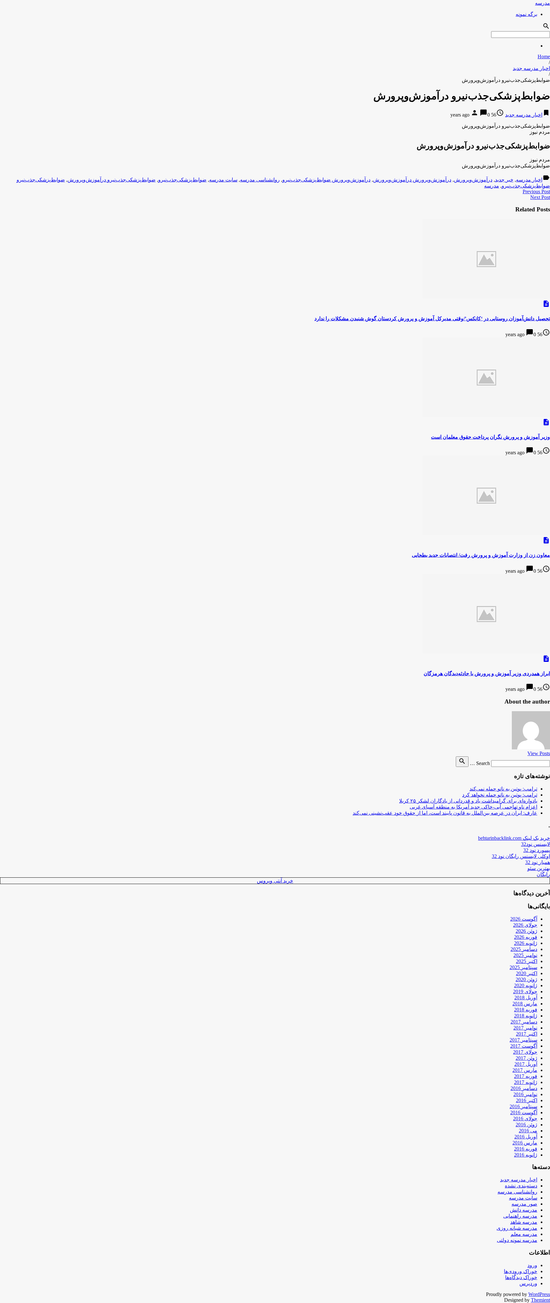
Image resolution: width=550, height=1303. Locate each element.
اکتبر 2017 (526, 1034)
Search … (480, 763)
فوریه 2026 (525, 937)
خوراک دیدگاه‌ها (521, 1277)
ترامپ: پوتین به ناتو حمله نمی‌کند (503, 788)
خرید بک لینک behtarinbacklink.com (514, 838)
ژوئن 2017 (526, 1058)
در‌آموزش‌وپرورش (473, 179)
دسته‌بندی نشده (521, 1185)
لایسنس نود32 (535, 844)
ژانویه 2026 (525, 943)
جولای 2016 (525, 1118)
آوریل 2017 (525, 1064)
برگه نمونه (526, 14)
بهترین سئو (538, 868)
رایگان (543, 874)
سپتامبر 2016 (523, 1106)
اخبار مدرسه (529, 179)
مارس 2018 (524, 1003)
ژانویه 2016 (525, 1155)
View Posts (538, 753)
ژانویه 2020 (525, 985)
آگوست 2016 (523, 1112)
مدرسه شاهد (523, 1222)
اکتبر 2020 (526, 973)
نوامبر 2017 (525, 1027)
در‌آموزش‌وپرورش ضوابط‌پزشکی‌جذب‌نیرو (326, 179)
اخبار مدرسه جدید (531, 68)
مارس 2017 (524, 1070)
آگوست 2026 (523, 919)
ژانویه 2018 (525, 1015)
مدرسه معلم (524, 1234)
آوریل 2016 (525, 1136)
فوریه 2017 (525, 1076)
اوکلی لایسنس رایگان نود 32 (521, 856)
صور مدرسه (524, 1204)
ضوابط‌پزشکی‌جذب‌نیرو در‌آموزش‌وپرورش (111, 179)
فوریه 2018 (525, 1009)
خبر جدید (504, 179)
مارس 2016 (524, 1142)
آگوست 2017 (523, 1046)
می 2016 (528, 1130)
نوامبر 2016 (525, 1094)
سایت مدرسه (223, 179)
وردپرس (528, 1283)
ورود (532, 1265)
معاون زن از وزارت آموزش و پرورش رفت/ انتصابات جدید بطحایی (481, 555)
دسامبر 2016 (524, 1088)
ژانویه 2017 (525, 1082)
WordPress (539, 1294)
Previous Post (536, 191)
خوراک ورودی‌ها (520, 1271)
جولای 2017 (525, 1052)
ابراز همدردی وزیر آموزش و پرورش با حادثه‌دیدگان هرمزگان (487, 673)
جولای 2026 (525, 925)
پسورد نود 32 (536, 850)
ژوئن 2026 (526, 931)
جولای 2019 (525, 991)
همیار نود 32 (537, 862)
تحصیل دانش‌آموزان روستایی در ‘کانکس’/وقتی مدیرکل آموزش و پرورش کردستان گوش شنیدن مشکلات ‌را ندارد (432, 318)
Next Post (540, 197)
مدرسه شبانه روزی (517, 1228)
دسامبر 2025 (524, 949)
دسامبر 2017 (524, 1021)
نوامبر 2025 (525, 955)
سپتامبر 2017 (523, 1040)
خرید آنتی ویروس (275, 880)
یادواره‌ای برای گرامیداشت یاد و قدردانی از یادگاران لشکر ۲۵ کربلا (468, 801)
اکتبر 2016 (526, 1100)
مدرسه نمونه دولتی (517, 1240)
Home (544, 56)
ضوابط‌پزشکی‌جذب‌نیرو (182, 179)
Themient (540, 1300)
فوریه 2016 (525, 1148)
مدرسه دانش (523, 1210)
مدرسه (542, 3)
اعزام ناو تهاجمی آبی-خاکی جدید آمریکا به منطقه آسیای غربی (473, 807)
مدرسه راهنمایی (520, 1216)
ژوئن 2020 (526, 979)
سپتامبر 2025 (523, 967)
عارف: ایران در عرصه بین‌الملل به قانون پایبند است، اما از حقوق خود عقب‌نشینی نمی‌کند (445, 813)
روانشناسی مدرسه (260, 179)
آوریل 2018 (525, 997)
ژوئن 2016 (526, 1124)
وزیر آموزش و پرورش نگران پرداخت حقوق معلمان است (490, 437)
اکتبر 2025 (526, 961)
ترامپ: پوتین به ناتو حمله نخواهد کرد (499, 794)
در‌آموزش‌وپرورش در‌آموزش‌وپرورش (412, 179)
